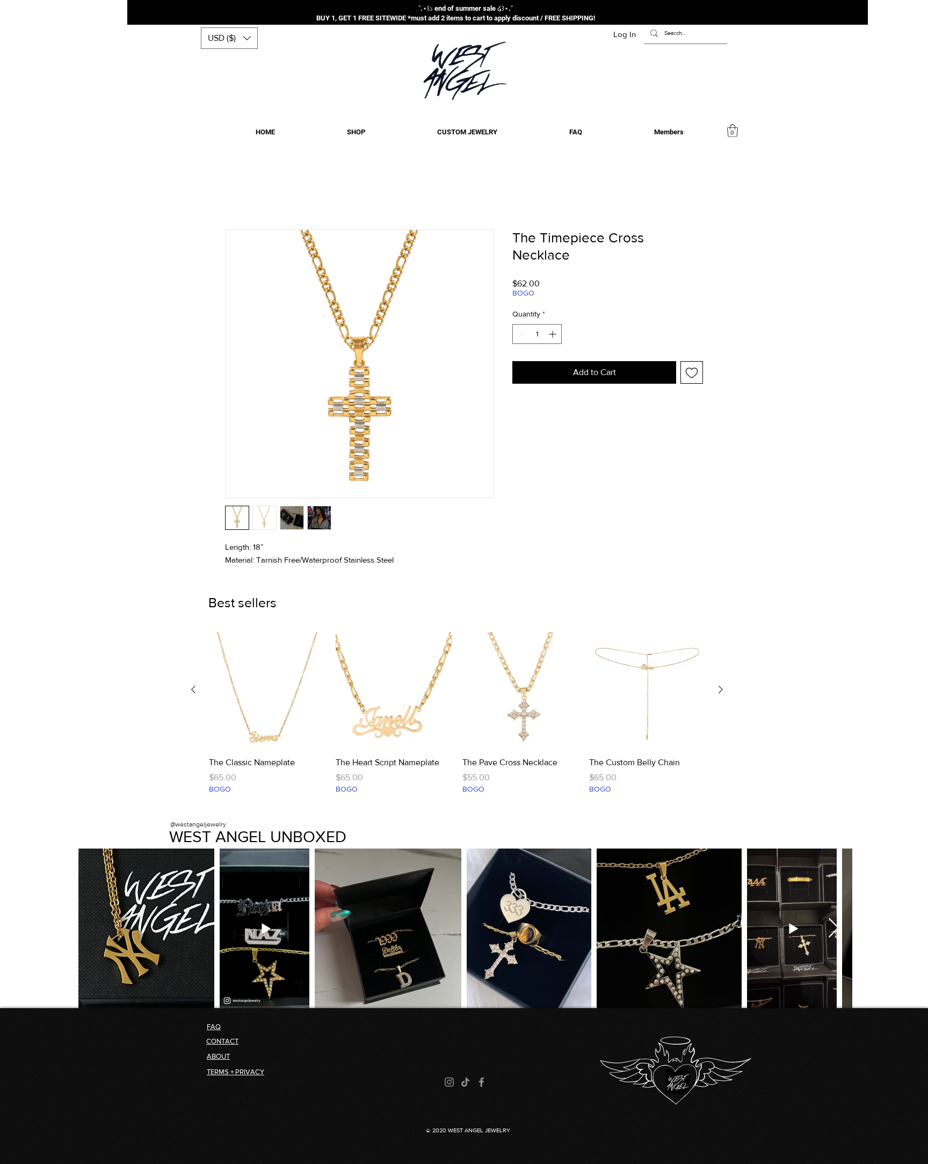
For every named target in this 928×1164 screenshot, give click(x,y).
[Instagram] (449, 1083)
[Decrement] (520, 335)
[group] (457, 720)
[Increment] (553, 335)
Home (236, 192)
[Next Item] (834, 929)
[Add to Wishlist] (691, 374)
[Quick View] (267, 692)
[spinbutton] (537, 335)
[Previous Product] (193, 691)
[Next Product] (720, 691)
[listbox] (229, 38)
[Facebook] (481, 1083)
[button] (229, 38)
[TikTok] (465, 1083)
